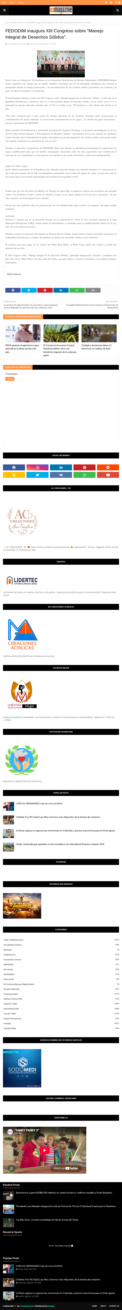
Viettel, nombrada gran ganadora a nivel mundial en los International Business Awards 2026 (60, 844)
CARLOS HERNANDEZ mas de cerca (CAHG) (39, 803)
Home (4, 2)
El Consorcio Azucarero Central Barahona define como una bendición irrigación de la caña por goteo (59, 350)
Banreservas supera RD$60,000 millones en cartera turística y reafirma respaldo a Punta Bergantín (64, 1192)
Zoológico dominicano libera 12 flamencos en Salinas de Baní (96, 347)
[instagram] (116, 2)
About (12, 2)
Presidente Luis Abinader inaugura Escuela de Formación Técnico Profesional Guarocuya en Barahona (66, 1206)
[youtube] (108, 475)
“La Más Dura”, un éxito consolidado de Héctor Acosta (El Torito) (47, 1220)
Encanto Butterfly (61, 989)
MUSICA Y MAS (61, 1003)
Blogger (51, 1306)
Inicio (7, 22)
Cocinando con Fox (61, 959)
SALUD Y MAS (61, 1013)
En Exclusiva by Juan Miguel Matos (61, 984)
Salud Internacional (61, 1018)
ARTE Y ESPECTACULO (61, 940)
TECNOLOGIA (61, 1028)
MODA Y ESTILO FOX (61, 999)
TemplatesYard (26, 1306)
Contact (20, 2)
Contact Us (114, 1306)
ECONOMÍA (61, 974)
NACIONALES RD (61, 1008)
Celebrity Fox (61, 954)
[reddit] (108, 467)
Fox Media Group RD (16, 43)
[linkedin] (61, 467)
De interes (61, 969)
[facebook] (119, 2)
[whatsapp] (84, 475)
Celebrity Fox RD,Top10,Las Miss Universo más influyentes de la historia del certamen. (58, 817)
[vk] (61, 475)
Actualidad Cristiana (61, 944)
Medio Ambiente (18, 22)
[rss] (14, 475)
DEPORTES (61, 964)
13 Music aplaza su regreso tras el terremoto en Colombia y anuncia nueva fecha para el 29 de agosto (65, 830)
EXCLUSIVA (61, 979)
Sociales (61, 1023)
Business (61, 949)
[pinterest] (111, 2)
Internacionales (61, 994)
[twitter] (106, 2)
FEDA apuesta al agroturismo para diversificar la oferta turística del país (22, 348)
